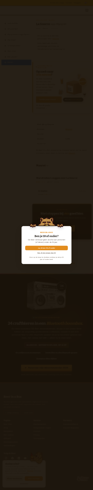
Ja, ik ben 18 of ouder (46, 248)
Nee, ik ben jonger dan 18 (46, 253)
